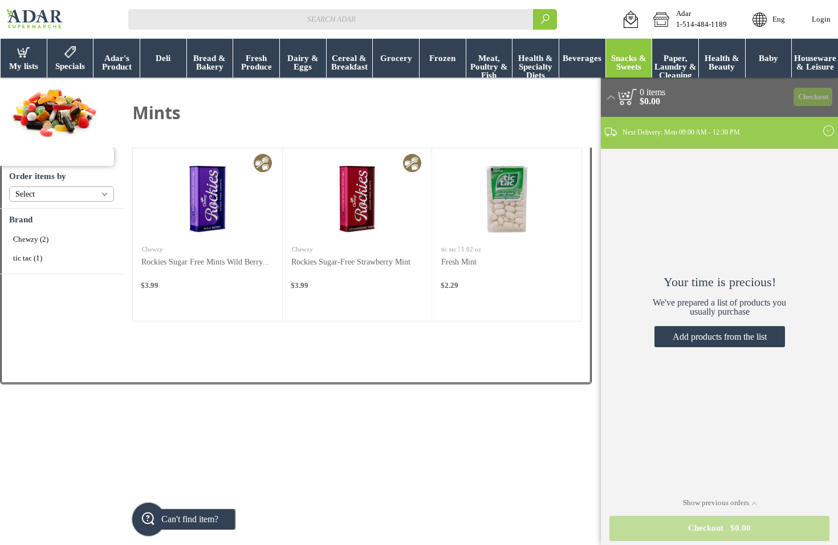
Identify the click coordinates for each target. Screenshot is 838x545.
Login (821, 19)
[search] (545, 19)
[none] (207, 234)
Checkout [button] (813, 97)
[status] (652, 92)
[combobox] (342, 19)
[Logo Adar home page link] (34, 19)
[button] (630, 19)
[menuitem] (23, 58)
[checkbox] (61, 239)
